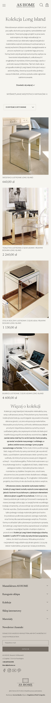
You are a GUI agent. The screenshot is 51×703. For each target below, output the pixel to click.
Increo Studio (17, 695)
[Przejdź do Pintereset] (19, 670)
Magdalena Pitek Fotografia (36, 695)
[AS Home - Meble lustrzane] (26, 5)
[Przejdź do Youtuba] (14, 670)
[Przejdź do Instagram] (9, 670)
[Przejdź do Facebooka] (4, 670)
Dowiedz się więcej (24, 85)
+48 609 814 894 (8, 662)
